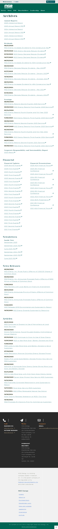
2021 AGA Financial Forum (40, 208)
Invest (3, 10)
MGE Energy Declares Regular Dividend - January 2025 (25, 73)
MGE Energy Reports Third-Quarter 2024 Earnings (33, 137)
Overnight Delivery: (26, 444)
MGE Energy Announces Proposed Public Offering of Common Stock (28, 301)
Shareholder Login (25, 503)
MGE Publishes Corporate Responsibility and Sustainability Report (27, 384)
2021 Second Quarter (12, 226)
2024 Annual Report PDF (14, 32)
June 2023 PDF (10, 258)
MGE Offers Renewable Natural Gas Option (30, 391)
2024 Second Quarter (12, 191)
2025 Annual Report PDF (14, 26)
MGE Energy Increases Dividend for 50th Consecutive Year (27, 63)
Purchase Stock (24, 500)
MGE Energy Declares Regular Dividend (29, 51)
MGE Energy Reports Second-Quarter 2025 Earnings (24, 123)
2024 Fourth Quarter (12, 184)
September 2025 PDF (12, 245)
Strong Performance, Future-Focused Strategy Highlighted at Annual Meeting (28, 333)
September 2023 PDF (12, 255)
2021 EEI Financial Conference (37, 204)
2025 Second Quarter (12, 178)
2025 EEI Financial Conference (37, 170)
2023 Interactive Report (13, 36)
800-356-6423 (8, 432)
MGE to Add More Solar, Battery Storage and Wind (33, 340)
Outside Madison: (11, 430)
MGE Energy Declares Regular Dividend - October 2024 (26, 79)
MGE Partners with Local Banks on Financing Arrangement (27, 286)
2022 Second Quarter (12, 216)
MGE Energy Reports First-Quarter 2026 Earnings (33, 107)
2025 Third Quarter (11, 175)
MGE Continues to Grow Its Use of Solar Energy (32, 337)
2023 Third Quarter (11, 200)
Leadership (34, 10)
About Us (22, 497)
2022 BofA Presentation (39, 200)
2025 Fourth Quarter (12, 172)
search (51, 1)
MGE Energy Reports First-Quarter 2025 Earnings (33, 126)
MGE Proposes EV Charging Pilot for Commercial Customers (27, 402)
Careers (21, 494)
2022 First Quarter (11, 220)
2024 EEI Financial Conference (37, 178)
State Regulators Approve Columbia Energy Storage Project (27, 353)
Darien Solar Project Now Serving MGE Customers (33, 377)
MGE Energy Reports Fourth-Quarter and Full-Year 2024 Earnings (26, 133)
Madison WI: (9, 426)
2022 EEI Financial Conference (37, 192)
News (10, 10)
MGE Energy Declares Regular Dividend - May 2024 (24, 89)
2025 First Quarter (11, 181)
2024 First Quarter (11, 194)
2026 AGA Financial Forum (40, 165)
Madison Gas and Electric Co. (28, 482)
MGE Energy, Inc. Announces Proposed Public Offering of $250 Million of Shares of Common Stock (28, 280)
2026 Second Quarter (12, 165)
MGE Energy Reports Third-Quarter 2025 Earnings (32, 118)
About (43, 10)
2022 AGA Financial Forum (40, 196)
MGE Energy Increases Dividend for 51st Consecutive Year (26, 48)
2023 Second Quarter (12, 204)
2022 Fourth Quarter (12, 210)
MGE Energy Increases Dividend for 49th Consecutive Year (27, 84)
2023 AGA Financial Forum (40, 188)
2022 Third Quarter (11, 213)
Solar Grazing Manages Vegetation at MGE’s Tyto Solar (25, 396)
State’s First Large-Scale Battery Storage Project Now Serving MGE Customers (28, 360)
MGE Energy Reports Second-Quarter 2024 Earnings (24, 142)
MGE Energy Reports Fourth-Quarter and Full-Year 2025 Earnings (26, 113)
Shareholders (23, 10)
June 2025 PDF (10, 249)
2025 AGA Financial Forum (40, 174)
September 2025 (10, 242)
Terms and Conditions (29, 526)
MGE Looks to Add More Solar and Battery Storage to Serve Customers (27, 347)
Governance (23, 512)
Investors (8, 1)
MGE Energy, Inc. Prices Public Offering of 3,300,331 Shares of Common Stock (28, 272)
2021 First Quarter (11, 229)
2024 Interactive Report (13, 29)
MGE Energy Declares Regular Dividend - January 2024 (25, 95)
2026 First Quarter (11, 168)
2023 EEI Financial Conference (37, 184)
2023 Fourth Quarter (12, 197)
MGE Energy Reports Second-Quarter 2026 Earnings (24, 104)
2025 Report (9, 152)
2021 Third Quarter (11, 223)
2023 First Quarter (11, 207)
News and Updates (25, 506)
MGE (17, 1)
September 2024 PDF (12, 252)
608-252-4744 (8, 428)
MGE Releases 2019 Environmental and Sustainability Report (28, 307)
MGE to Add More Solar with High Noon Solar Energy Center (28, 374)
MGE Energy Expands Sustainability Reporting (31, 310)
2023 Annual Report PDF (14, 39)
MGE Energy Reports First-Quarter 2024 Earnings (33, 146)
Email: (41, 426)
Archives (21, 515)
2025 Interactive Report (13, 23)
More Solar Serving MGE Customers (27, 388)
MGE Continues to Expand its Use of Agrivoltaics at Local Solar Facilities (26, 325)
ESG (14, 10)
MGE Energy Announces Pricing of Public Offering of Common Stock (28, 293)
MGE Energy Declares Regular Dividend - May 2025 (24, 68)
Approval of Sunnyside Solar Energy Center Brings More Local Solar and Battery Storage (28, 367)
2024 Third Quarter (11, 188)
